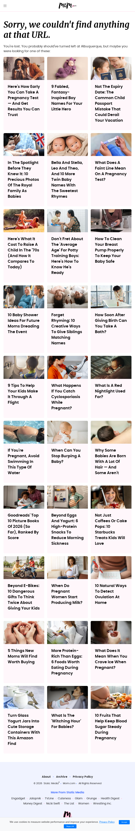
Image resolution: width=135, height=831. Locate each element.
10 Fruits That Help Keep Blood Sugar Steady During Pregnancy (111, 727)
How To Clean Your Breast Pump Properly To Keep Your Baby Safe (109, 250)
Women (83, 803)
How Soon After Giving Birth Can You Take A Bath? (111, 323)
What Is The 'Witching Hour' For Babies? (66, 721)
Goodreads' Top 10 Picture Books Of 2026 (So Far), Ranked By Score (23, 526)
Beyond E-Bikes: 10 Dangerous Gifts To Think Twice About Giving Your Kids (24, 597)
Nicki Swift (53, 803)
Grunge (91, 798)
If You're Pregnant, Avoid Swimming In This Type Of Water (23, 461)
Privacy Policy (83, 776)
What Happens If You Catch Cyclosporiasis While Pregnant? (66, 397)
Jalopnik (35, 798)
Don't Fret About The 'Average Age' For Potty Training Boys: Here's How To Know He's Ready (67, 256)
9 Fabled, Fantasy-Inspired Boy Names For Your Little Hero (66, 98)
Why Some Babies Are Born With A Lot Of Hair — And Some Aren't (110, 461)
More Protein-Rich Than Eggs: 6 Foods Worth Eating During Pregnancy (66, 662)
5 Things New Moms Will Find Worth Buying (22, 656)
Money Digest (32, 803)
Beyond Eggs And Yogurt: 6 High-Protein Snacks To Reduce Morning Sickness (67, 529)
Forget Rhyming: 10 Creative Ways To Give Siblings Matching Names (66, 329)
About (46, 776)
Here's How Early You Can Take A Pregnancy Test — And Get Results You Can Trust (24, 101)
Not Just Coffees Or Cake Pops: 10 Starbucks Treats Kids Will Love (111, 529)
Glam (78, 798)
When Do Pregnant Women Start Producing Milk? (66, 594)
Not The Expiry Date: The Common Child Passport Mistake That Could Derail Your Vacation (110, 103)
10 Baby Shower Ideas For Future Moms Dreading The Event (24, 323)
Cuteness (64, 798)
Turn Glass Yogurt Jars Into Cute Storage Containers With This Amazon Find (24, 730)
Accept (124, 822)
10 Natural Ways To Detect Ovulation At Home (111, 594)
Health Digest (110, 798)
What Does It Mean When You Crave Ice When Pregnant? (111, 659)
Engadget (18, 798)
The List (69, 803)
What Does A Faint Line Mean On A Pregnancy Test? (111, 171)
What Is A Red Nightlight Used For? (110, 391)
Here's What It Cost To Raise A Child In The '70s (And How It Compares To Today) (23, 253)
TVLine (49, 798)
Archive (61, 776)
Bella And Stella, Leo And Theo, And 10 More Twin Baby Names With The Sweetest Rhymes (67, 179)
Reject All (70, 826)
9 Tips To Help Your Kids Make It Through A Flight (23, 394)
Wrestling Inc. (102, 803)
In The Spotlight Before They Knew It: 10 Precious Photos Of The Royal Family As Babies (23, 179)
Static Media (51, 783)
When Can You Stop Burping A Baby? (66, 456)
